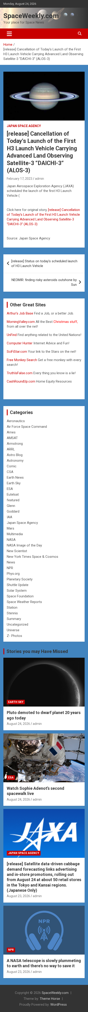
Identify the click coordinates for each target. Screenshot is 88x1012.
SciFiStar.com (17, 352)
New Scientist (17, 551)
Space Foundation (20, 596)
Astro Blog (15, 455)
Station (12, 607)
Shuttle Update (17, 585)
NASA (11, 540)
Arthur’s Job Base (20, 313)
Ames (11, 432)
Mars (10, 528)
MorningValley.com (21, 322)
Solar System (17, 591)
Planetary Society (19, 579)
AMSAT (12, 438)
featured (13, 500)
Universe (13, 630)
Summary (14, 619)
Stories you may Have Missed (37, 651)
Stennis (12, 613)
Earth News (15, 477)
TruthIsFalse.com (19, 373)
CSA (10, 472)
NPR (10, 568)
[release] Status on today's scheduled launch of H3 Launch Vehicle (44, 263)
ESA (10, 489)
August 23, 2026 (18, 896)
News (11, 562)
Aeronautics (16, 421)
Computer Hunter (19, 343)
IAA (9, 517)
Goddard (13, 511)
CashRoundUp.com (21, 381)
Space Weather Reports (24, 602)
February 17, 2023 (19, 178)
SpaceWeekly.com (31, 16)
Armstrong (15, 444)
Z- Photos (14, 636)
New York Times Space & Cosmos (32, 557)
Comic (11, 466)
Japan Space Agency (24, 126)
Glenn (11, 506)
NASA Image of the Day (24, 545)
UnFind (12, 335)
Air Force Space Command (27, 427)
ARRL (11, 449)
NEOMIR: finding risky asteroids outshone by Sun (44, 282)
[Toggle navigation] (9, 33)
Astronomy (15, 461)
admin (39, 178)
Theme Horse (50, 999)
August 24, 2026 (18, 724)
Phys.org (13, 574)
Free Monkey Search (22, 360)
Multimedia (15, 534)
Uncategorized (17, 624)
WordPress (58, 1005)
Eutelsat (13, 494)
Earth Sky (14, 483)
